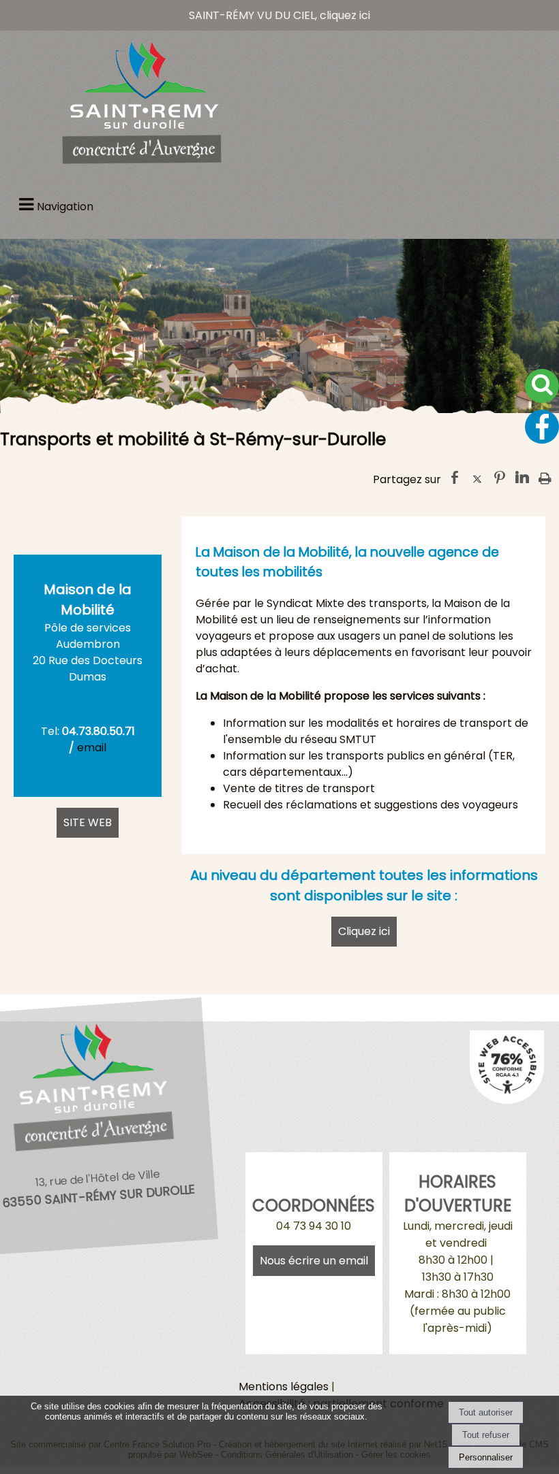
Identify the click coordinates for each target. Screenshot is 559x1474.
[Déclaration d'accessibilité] (507, 1100)
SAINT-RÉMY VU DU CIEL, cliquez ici (279, 15)
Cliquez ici (364, 931)
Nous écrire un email (314, 1260)
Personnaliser (486, 1457)
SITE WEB (87, 822)
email (91, 747)
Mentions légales (284, 1386)
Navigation (65, 206)
